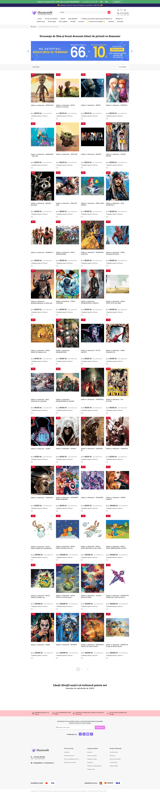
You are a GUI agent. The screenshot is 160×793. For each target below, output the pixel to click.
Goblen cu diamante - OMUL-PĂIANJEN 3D (115, 351)
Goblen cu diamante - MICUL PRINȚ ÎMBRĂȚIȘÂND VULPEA (116, 547)
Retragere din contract (70, 762)
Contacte (89, 752)
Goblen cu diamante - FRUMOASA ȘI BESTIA (92, 253)
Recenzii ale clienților (115, 759)
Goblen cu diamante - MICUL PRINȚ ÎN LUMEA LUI (40, 596)
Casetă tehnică (114, 752)
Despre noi (112, 755)
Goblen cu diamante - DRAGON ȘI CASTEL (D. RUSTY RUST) (92, 645)
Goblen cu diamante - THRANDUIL (92, 399)
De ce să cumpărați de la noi (71, 759)
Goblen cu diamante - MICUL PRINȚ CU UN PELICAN (65, 596)
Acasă (40, 18)
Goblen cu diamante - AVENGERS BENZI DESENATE (67, 498)
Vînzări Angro (113, 762)
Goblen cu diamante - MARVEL (91, 154)
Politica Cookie (91, 769)
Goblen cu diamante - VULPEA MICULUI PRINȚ (91, 596)
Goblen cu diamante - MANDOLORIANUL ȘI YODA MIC (41, 302)
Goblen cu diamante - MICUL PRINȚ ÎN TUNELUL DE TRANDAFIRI (40, 351)
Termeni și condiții (92, 755)
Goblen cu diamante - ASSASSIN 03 (92, 449)
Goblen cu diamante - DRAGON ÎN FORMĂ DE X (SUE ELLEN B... (117, 596)
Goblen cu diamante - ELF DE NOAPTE (90, 351)
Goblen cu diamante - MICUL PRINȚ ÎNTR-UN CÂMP (115, 302)
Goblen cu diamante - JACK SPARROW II (115, 204)
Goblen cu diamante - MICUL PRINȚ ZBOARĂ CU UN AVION (91, 547)
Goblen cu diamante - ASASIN (66, 448)
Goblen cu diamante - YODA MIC (67, 154)
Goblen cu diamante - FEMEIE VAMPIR (116, 498)
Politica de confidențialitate (94, 766)
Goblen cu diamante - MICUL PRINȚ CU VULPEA (65, 106)
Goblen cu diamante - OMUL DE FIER (66, 204)
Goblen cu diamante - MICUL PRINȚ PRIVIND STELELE (65, 547)
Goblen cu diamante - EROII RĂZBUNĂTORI (65, 253)
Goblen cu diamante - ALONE (40, 448)
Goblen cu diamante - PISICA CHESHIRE (65, 302)
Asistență (66, 752)
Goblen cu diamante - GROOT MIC (42, 105)
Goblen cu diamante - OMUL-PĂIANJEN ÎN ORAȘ (115, 253)
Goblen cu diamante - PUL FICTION (114, 400)
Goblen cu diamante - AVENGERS (92, 497)
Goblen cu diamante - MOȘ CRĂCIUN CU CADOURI (40, 400)
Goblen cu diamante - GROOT (91, 105)
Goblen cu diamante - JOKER (40, 645)
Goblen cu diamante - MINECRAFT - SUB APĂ (42, 155)
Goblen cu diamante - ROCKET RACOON (41, 204)
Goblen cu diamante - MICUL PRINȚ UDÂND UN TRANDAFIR (41, 547)
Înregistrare (100, 727)
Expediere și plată (92, 759)
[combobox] (83, 12)
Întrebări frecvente (69, 755)
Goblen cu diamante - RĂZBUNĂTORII (63, 351)
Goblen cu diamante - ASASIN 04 (42, 497)
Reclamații (90, 762)
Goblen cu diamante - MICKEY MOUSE (116, 155)
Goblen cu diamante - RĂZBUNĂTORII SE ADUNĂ (65, 400)
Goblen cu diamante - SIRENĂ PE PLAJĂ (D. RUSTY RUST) (117, 645)
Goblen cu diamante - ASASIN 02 (117, 448)
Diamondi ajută (114, 766)
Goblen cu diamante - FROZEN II (117, 105)
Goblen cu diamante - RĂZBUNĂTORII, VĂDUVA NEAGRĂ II (89, 302)
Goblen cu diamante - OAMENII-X (42, 252)
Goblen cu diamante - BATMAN (66, 644)
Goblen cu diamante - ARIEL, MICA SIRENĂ (92, 204)
